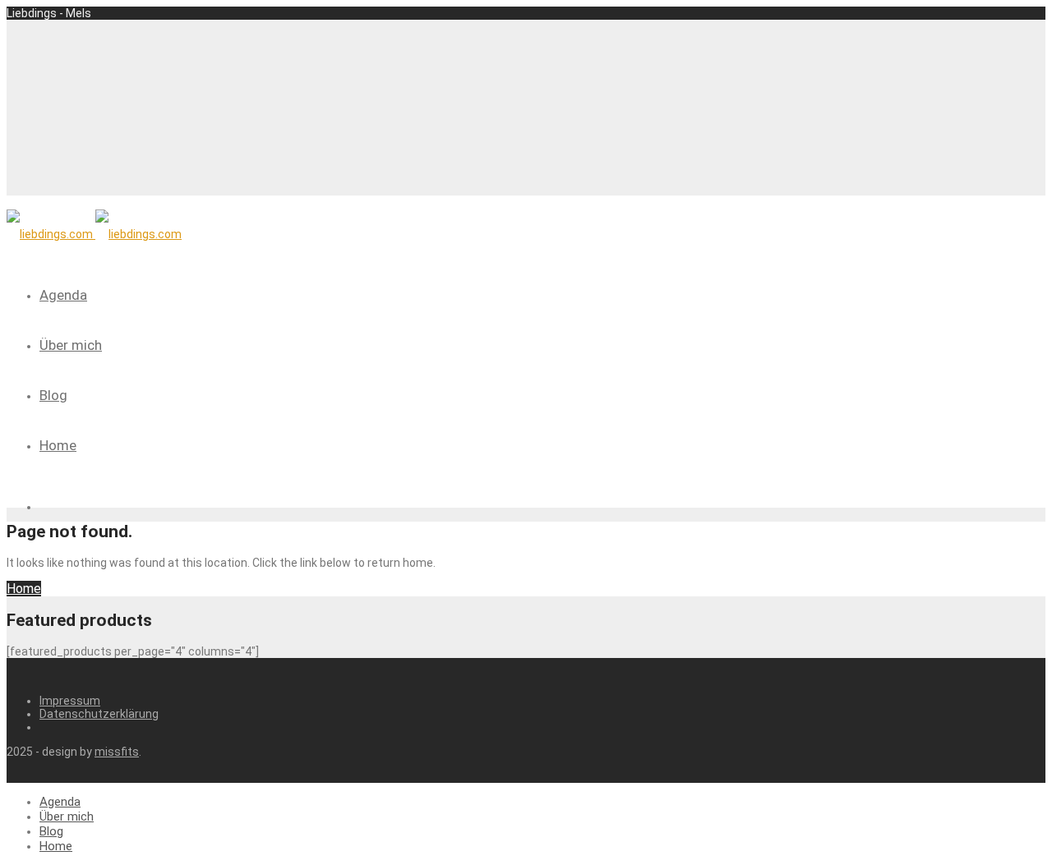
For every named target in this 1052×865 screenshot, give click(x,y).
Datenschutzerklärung (99, 713)
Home (57, 445)
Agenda (63, 295)
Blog (53, 395)
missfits (117, 751)
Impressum (69, 700)
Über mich (70, 345)
